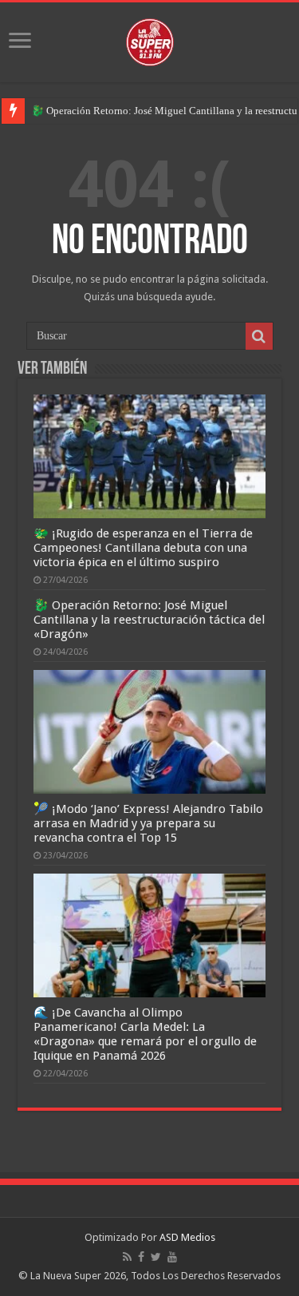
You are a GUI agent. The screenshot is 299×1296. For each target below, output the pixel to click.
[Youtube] (172, 1256)
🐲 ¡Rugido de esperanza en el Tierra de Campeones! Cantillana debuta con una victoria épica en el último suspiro (143, 547)
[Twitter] (156, 1256)
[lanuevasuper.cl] (150, 39)
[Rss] (127, 1256)
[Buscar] (259, 336)
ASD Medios (187, 1237)
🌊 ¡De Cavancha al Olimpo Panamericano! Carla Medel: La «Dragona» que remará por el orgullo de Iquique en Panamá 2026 (145, 1034)
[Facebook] (141, 1256)
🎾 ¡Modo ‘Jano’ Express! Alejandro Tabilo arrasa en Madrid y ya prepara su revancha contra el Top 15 (148, 823)
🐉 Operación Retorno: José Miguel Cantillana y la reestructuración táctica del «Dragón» (149, 619)
